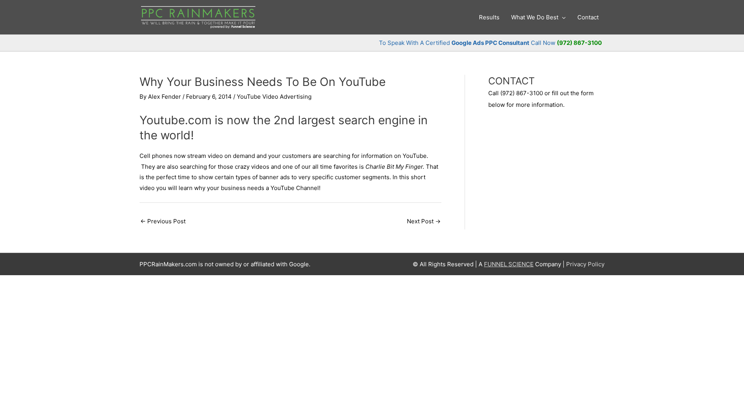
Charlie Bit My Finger (394, 166)
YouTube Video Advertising (274, 96)
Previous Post (163, 221)
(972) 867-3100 (579, 42)
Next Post (424, 221)
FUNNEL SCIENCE (509, 264)
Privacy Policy (585, 264)
